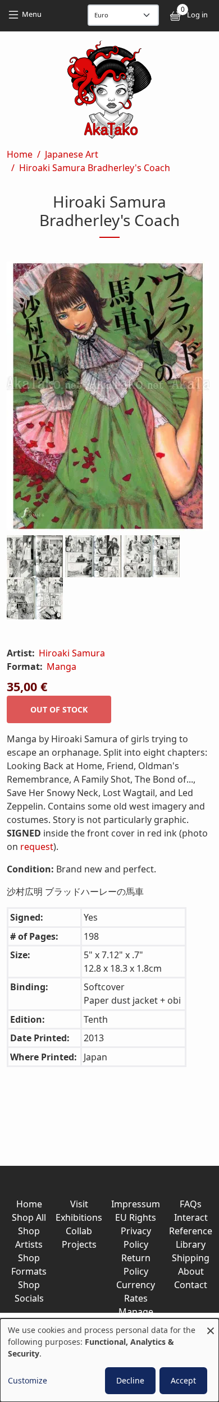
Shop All (29, 1217)
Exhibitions (79, 1217)
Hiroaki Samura (72, 653)
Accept (183, 1380)
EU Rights (135, 1217)
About (191, 1271)
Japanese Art (71, 154)
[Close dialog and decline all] (210, 1325)
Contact (190, 1285)
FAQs (191, 1204)
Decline (130, 1380)
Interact (191, 1217)
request (36, 846)
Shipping (190, 1258)
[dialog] (109, 1360)
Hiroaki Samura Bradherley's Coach (94, 168)
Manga (61, 666)
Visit (79, 1204)
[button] (109, 398)
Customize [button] (27, 1380)
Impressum (135, 1204)
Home (20, 154)
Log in (197, 15)
